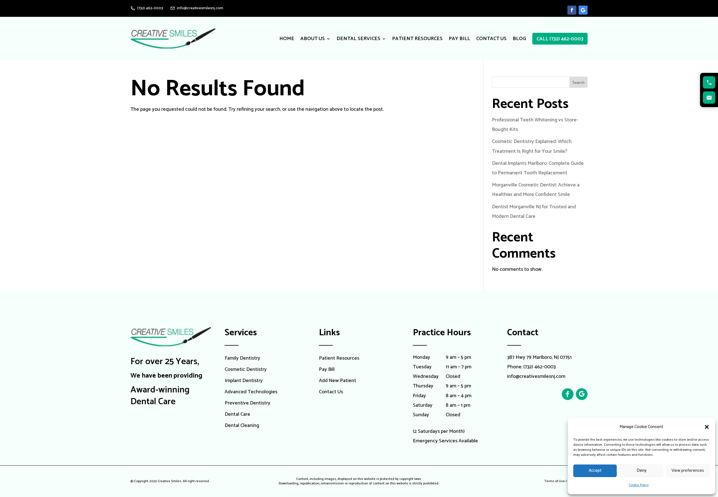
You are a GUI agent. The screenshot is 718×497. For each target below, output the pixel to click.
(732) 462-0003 (539, 367)
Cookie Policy (639, 485)
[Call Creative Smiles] (709, 82)
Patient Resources (417, 38)
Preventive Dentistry (247, 403)
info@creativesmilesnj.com (536, 376)
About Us (312, 38)
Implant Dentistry (244, 381)
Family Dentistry (242, 358)
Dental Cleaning (242, 426)
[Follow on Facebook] (571, 10)
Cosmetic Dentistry (246, 370)
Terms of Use (554, 481)
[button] (707, 427)
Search (578, 83)
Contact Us (491, 38)
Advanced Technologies (251, 392)
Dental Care (237, 415)
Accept (595, 470)
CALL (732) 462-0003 (560, 39)
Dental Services (358, 38)
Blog (519, 38)
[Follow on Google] (583, 10)
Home (286, 38)
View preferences (687, 470)
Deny (641, 470)
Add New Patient (337, 381)
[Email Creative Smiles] (709, 97)
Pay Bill (459, 38)
